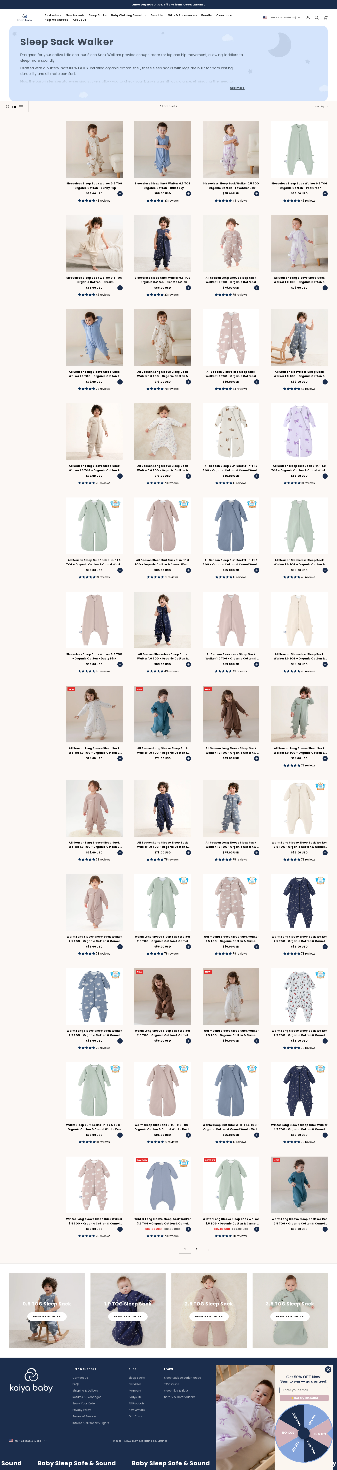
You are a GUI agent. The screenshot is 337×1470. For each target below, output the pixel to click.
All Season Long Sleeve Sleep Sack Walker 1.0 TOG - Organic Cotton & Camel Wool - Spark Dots (94, 751)
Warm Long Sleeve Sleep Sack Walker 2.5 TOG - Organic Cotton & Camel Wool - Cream (299, 845)
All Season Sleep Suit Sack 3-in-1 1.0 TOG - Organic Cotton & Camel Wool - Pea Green (94, 562)
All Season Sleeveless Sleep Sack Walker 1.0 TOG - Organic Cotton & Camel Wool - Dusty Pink (231, 656)
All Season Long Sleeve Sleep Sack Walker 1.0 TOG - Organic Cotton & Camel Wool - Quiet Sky (94, 374)
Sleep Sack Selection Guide (182, 1378)
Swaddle (157, 15)
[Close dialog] (328, 1369)
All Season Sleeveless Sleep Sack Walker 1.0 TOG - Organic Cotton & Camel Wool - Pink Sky (231, 374)
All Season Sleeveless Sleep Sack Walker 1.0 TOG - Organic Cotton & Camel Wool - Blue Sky (299, 374)
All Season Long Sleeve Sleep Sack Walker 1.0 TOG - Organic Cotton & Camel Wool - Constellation (162, 845)
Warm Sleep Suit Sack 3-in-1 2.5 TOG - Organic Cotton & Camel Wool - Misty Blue (231, 1127)
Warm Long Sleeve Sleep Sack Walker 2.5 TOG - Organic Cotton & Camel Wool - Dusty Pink (94, 939)
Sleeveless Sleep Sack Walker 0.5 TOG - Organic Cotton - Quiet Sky (163, 186)
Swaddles (135, 1384)
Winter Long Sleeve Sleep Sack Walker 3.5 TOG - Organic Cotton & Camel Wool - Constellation (299, 1127)
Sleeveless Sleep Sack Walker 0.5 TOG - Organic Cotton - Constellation (163, 280)
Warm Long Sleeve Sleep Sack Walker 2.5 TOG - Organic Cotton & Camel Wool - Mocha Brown (162, 1033)
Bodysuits (135, 1397)
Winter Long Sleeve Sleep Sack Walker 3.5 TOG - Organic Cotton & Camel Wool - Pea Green (231, 1221)
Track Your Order (84, 1403)
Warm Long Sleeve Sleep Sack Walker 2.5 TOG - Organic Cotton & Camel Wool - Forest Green (299, 1221)
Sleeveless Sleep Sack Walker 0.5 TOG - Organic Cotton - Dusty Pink (94, 656)
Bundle (206, 15)
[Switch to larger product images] (7, 106)
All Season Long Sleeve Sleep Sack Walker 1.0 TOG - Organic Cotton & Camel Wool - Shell (162, 468)
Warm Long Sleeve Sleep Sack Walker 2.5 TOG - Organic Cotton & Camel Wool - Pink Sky (231, 939)
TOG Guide (171, 1384)
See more (237, 88)
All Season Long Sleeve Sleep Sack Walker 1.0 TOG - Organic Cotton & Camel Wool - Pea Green (299, 751)
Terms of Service (84, 1416)
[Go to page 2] (208, 1249)
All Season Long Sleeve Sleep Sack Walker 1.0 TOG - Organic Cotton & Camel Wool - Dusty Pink (94, 845)
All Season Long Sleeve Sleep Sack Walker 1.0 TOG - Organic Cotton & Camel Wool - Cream (94, 468)
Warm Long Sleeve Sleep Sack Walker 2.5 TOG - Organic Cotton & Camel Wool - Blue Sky (94, 1033)
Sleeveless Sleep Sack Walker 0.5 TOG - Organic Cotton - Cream (94, 280)
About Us (79, 20)
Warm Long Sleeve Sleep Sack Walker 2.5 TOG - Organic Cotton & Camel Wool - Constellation (299, 939)
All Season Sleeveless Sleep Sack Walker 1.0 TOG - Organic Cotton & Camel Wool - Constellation (162, 656)
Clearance (224, 15)
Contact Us (80, 1378)
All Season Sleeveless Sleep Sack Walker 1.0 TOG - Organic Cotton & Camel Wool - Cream (299, 656)
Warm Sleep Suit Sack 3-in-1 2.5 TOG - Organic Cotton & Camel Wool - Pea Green (94, 1127)
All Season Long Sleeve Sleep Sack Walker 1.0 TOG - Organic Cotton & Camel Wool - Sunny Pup (162, 374)
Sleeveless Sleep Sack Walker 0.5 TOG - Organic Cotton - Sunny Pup (94, 186)
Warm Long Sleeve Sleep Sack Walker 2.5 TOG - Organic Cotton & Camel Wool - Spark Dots (231, 1033)
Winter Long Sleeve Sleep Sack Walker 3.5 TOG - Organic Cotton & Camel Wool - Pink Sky (94, 1221)
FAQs (76, 1384)
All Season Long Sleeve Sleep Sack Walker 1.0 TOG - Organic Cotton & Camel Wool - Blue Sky (231, 845)
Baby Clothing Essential (128, 15)
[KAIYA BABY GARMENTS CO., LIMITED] (31, 1381)
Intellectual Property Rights (91, 1423)
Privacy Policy (82, 1410)
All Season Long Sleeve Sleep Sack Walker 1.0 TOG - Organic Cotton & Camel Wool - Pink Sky (231, 280)
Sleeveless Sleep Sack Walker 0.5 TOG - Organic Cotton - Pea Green (299, 186)
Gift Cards (136, 1416)
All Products (137, 1403)
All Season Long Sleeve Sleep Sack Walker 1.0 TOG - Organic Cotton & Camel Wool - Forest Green (162, 751)
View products (47, 1316)
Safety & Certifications (179, 1397)
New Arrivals (75, 15)
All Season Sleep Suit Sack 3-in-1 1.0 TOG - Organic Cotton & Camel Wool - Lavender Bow (299, 468)
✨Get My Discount (304, 1398)
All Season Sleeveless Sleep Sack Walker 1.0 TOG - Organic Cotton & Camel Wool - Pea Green (299, 562)
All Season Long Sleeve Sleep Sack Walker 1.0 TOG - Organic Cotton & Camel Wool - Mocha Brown (231, 751)
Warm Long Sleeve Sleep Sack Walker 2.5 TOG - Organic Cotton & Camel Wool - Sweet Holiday (299, 1033)
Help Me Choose (56, 20)
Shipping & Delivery (85, 1391)
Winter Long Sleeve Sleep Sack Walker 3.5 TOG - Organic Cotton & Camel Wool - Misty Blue (162, 1221)
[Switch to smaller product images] (14, 106)
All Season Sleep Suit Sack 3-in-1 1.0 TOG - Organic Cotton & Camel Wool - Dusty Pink (163, 562)
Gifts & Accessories (182, 15)
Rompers (135, 1391)
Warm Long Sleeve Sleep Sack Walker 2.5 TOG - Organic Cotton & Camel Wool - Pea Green (162, 939)
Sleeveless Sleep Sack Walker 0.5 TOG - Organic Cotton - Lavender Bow (231, 186)
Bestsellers (52, 15)
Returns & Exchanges (87, 1397)
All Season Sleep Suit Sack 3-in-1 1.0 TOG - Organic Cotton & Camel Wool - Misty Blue (231, 562)
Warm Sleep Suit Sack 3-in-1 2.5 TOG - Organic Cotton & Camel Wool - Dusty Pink (163, 1127)
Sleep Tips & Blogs (176, 1391)
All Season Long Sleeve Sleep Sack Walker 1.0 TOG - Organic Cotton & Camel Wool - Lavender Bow (299, 280)
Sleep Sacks (97, 15)
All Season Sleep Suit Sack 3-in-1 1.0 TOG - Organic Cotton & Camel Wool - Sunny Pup (231, 468)
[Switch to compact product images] (21, 106)
